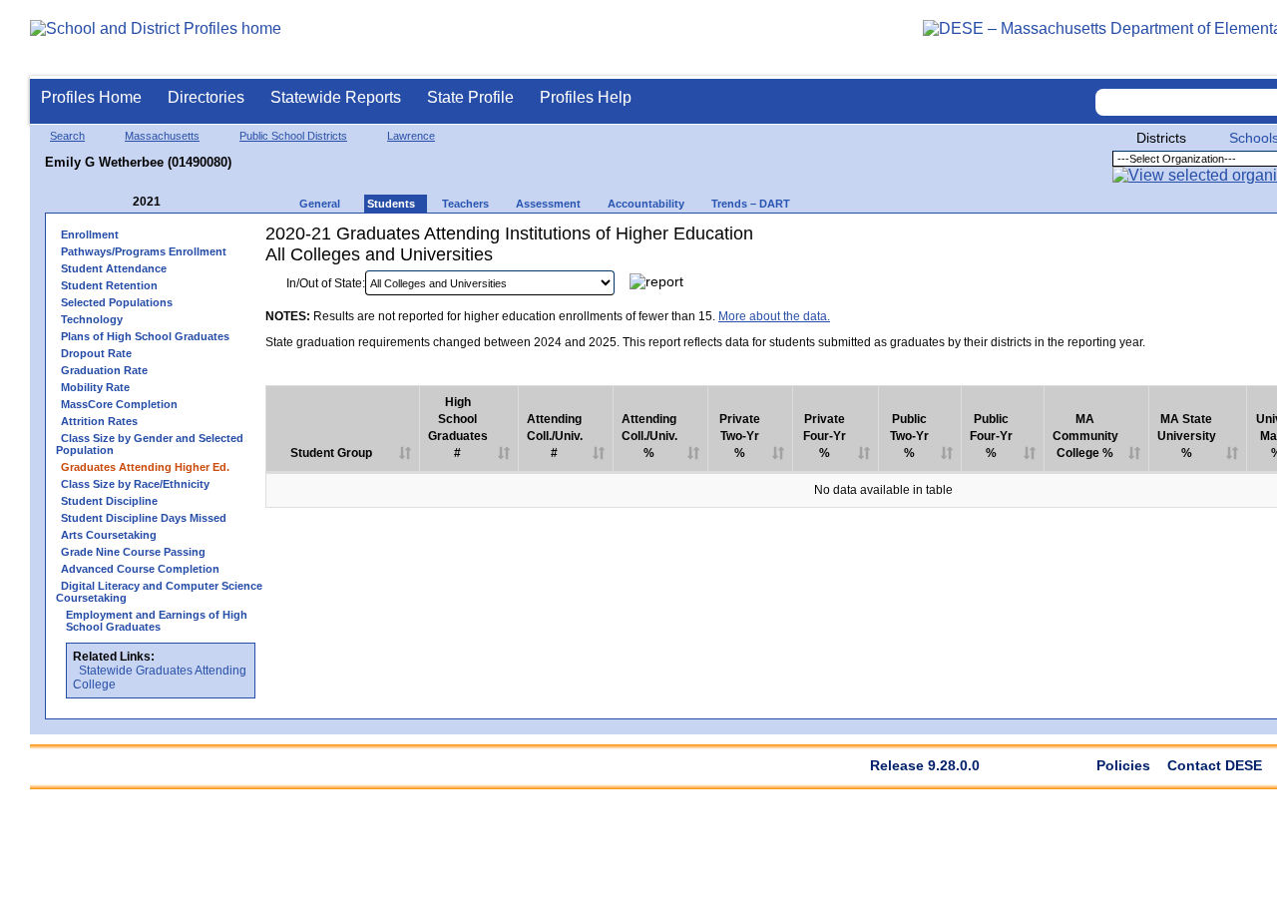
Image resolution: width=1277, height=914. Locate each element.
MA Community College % (1085, 436)
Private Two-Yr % (739, 436)
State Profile (470, 97)
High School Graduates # (458, 427)
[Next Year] (188, 202)
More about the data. (774, 316)
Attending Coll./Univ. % (649, 436)
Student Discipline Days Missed (143, 518)
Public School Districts (293, 136)
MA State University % (1186, 436)
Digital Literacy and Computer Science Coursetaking (159, 592)
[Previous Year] (119, 202)
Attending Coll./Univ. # (555, 436)
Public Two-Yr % (909, 436)
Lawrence (411, 136)
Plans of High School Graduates (145, 336)
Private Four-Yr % (824, 436)
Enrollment (90, 234)
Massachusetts (162, 136)
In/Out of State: (325, 283)
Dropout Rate (96, 353)
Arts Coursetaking (109, 535)
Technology (92, 319)
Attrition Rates (99, 421)
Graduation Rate (104, 370)
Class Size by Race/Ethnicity (135, 484)
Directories (206, 97)
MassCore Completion (119, 404)
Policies (1123, 765)
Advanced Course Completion (140, 569)
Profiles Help (586, 97)
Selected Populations (117, 302)
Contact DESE (1214, 765)
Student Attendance (114, 268)
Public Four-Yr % (991, 436)
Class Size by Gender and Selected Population (149, 444)
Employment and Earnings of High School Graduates (156, 621)
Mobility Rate (95, 387)
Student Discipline (109, 501)
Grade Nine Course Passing (133, 552)
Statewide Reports (335, 97)
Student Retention (109, 285)
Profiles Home (91, 97)
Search (67, 136)
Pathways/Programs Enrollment (143, 251)
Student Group (331, 453)
